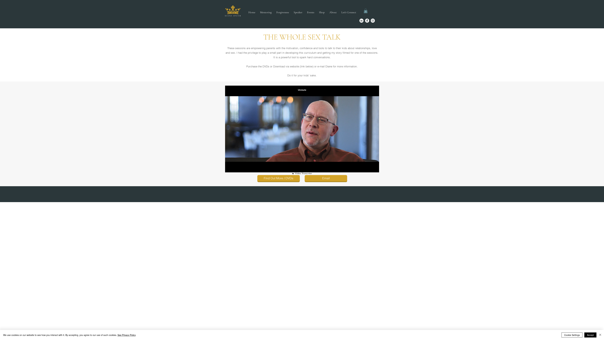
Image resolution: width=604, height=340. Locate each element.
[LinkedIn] (361, 21)
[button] (366, 10)
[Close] (600, 334)
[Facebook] (367, 21)
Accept (590, 335)
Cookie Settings (572, 335)
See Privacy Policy (126, 335)
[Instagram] (373, 21)
